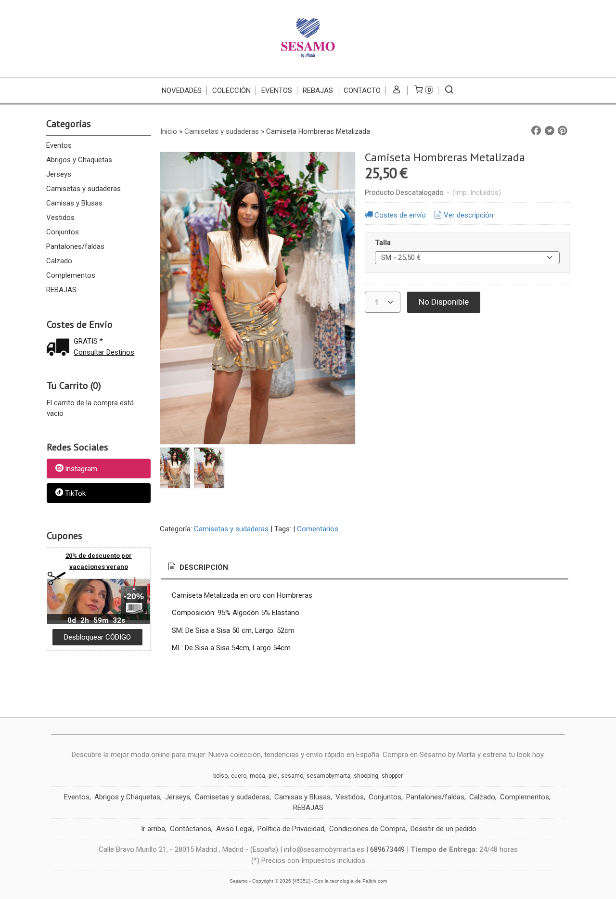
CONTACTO (362, 90)
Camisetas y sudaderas (83, 188)
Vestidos (60, 217)
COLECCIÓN (231, 90)
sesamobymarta (328, 775)
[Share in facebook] (536, 131)
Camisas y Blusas (74, 203)
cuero (238, 775)
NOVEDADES (182, 90)
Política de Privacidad (290, 828)
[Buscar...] (449, 90)
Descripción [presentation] (203, 567)
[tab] (197, 567)
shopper (392, 775)
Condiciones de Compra (367, 828)
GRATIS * (88, 341)
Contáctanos (190, 828)
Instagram (81, 469)
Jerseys (58, 174)
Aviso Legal (234, 828)
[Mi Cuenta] (396, 90)
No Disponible (444, 302)
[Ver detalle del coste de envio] (60, 348)
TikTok (75, 493)
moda (257, 775)
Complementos (70, 275)
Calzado (59, 261)
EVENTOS (276, 90)
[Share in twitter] (549, 131)
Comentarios (317, 529)
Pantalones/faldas (75, 246)
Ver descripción (468, 215)
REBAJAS (318, 90)
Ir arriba (153, 828)
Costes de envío (400, 215)
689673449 (387, 849)
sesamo (292, 775)
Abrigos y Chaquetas (79, 159)
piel (273, 775)
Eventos (59, 145)
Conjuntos (62, 232)
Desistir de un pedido (443, 828)
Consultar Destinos (104, 352)
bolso (220, 775)
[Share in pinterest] (562, 131)
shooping (366, 775)
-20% (134, 596)
